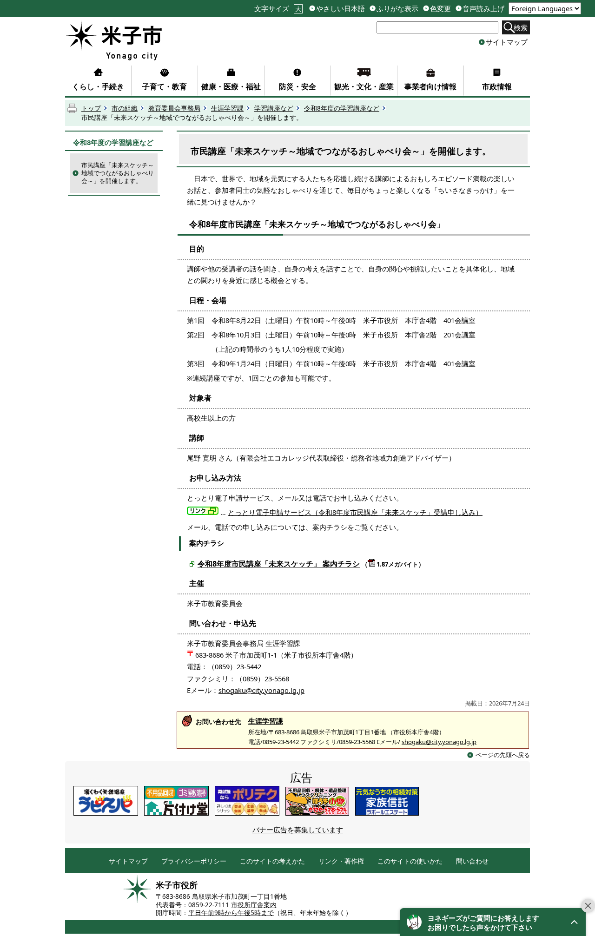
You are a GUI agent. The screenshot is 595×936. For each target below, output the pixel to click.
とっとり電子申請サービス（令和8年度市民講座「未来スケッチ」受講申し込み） (355, 512)
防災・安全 (297, 86)
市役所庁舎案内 (254, 905)
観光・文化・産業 (364, 86)
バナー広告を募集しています (297, 829)
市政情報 (497, 86)
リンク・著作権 (341, 861)
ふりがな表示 (397, 8)
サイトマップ (507, 41)
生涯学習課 (227, 108)
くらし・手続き (98, 86)
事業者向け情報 (430, 86)
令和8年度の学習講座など (341, 108)
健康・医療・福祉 (231, 86)
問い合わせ (472, 861)
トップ (91, 108)
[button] (493, 922)
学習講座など (273, 108)
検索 (521, 27)
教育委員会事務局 (174, 108)
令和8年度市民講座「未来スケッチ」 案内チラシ (279, 564)
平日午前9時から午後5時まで (231, 913)
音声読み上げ (483, 8)
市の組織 (125, 108)
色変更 (440, 8)
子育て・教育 (164, 86)
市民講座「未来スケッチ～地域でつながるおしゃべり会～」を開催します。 (117, 173)
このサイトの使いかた (410, 861)
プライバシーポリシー (193, 861)
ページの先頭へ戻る (503, 755)
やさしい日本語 (340, 8)
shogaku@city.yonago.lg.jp (261, 690)
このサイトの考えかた (272, 861)
